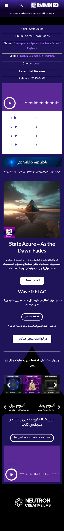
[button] (6, 5)
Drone (55, 44)
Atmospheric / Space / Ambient (32, 44)
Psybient (32, 49)
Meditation (48, 56)
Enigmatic (34, 56)
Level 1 (38, 64)
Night (23, 56)
